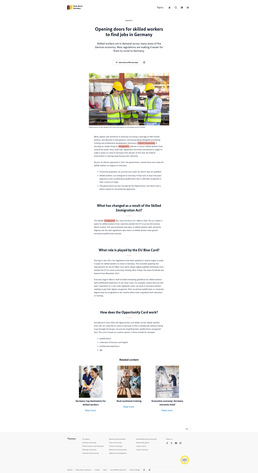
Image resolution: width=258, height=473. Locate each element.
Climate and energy (115, 446)
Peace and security (115, 442)
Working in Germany (89, 449)
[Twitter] (172, 443)
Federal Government (146, 143)
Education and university (90, 453)
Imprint (69, 470)
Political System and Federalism (93, 446)
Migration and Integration (117, 453)
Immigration (109, 221)
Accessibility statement (118, 470)
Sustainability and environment (146, 439)
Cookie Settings (134, 470)
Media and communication (118, 449)
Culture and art (141, 446)
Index (105, 470)
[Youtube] (176, 443)
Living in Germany (142, 449)
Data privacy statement (83, 470)
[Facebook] (167, 443)
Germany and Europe (89, 442)
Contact (97, 470)
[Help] (144, 62)
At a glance (86, 439)
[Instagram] (180, 443)
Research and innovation (117, 439)
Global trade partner (142, 442)
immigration (124, 146)
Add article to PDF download (128, 62)
